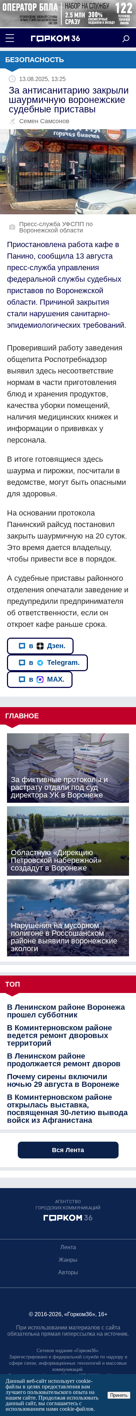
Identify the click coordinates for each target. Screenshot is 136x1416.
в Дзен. (47, 646)
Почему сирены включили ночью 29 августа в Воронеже (63, 1080)
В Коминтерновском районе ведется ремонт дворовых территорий (59, 1035)
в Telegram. (54, 662)
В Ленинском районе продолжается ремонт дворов (64, 1060)
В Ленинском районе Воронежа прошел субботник (66, 1011)
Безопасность (34, 60)
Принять (119, 1395)
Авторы (68, 1272)
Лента (68, 1247)
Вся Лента (68, 1150)
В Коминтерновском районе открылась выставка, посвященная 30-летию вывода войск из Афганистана (67, 1108)
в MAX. (47, 679)
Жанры (68, 1260)
